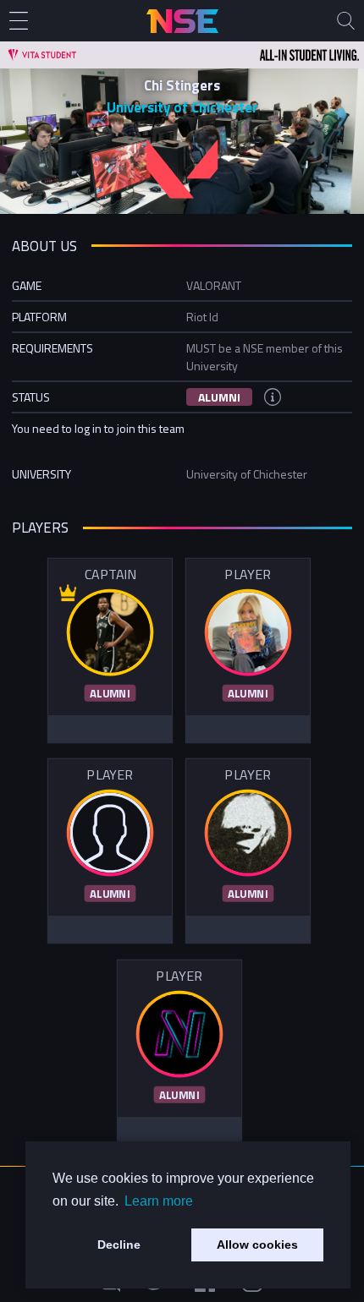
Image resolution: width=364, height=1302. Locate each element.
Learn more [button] (158, 1201)
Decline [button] (119, 1244)
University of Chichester (182, 107)
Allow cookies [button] (257, 1244)
